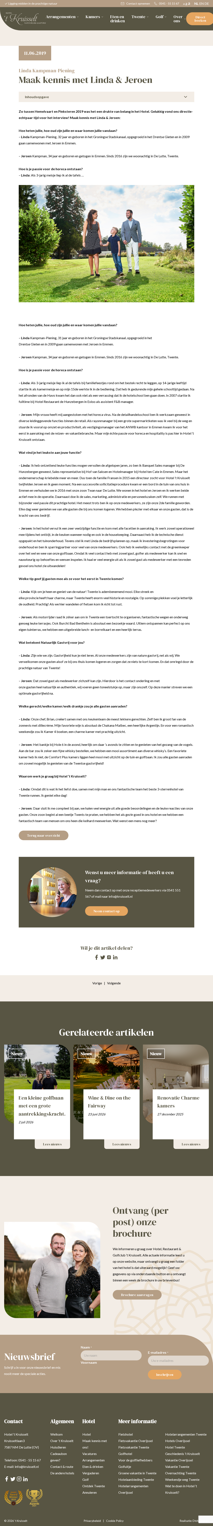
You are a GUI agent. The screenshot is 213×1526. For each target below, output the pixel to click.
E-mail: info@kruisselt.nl (21, 1467)
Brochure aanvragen (137, 1294)
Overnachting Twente (180, 1473)
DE (206, 3)
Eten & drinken (92, 1467)
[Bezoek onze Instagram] (108, 958)
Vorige (98, 983)
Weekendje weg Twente (182, 1479)
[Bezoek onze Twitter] (102, 958)
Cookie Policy (115, 1520)
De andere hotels (62, 1473)
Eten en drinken (117, 19)
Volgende (114, 983)
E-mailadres (158, 1352)
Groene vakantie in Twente (137, 1473)
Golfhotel (125, 1454)
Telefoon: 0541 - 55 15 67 (22, 1460)
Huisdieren (58, 1447)
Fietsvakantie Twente (133, 1447)
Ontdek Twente (93, 1486)
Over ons (178, 19)
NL (196, 3)
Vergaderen (90, 1473)
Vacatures (89, 1454)
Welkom (56, 1434)
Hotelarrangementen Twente (186, 1434)
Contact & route (61, 1467)
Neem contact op (106, 911)
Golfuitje (124, 1467)
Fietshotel (125, 1434)
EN (201, 3)
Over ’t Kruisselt (61, 1441)
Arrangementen (61, 17)
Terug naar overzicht (43, 835)
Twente (138, 17)
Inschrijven (164, 1374)
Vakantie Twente (177, 1467)
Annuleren (89, 1492)
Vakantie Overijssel (179, 1460)
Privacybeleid (92, 1520)
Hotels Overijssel (177, 1441)
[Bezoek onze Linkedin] (115, 958)
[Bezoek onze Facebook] (96, 958)
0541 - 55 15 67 (168, 3)
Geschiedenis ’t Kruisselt (182, 1454)
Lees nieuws (52, 1144)
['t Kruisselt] (25, 18)
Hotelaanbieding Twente (136, 1479)
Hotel (86, 1434)
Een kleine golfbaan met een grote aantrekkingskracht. (42, 1105)
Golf (159, 17)
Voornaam (89, 1362)
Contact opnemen (138, 3)
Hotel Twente (175, 1447)
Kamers (93, 17)
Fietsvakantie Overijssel (135, 1441)
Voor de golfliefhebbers (135, 1460)
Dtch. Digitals (201, 1520)
